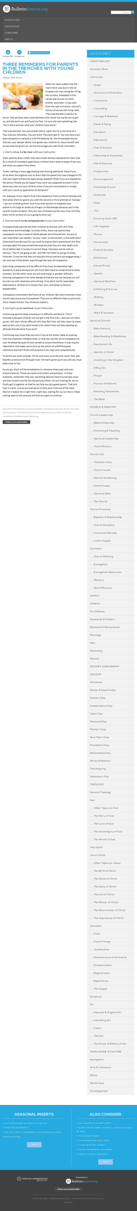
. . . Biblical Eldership (102, 422)
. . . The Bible (97, 399)
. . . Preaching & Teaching (105, 430)
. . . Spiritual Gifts (100, 493)
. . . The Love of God (101, 823)
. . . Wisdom (97, 305)
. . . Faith (95, 933)
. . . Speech (96, 273)
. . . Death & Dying (100, 124)
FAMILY (95, 595)
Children (95, 603)
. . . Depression (98, 139)
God (92, 800)
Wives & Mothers (100, 760)
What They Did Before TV (17, 1128)
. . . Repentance (99, 981)
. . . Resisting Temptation (104, 391)
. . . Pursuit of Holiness (103, 383)
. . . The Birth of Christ (103, 870)
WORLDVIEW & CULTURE (105, 1051)
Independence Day (101, 705)
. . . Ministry (97, 580)
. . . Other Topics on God (104, 808)
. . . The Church (98, 501)
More (34, 1144)
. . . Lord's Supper (100, 540)
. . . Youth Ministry (101, 446)
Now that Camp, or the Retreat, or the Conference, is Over (33, 1132)
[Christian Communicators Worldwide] (32, 1179)
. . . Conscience (98, 100)
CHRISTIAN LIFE (100, 61)
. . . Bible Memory (100, 328)
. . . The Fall (96, 1036)
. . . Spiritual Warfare (102, 281)
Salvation (96, 926)
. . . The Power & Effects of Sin (108, 1043)
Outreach (96, 548)
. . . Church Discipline (102, 525)
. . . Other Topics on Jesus (105, 863)
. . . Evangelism (99, 564)
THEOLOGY (97, 784)
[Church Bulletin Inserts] (25, 9)
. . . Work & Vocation (102, 312)
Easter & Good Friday (103, 690)
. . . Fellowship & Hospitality (106, 155)
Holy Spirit (96, 847)
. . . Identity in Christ (102, 352)
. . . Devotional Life (101, 344)
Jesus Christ (97, 855)
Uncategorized (99, 1091)
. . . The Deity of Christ (103, 886)
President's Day (99, 745)
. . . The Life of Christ (102, 894)
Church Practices (100, 509)
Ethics (93, 1075)
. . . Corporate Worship (103, 532)
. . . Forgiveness (99, 171)
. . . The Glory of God (102, 815)
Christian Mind (99, 69)
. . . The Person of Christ (104, 902)
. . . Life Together (100, 226)
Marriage (95, 635)
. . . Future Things (100, 941)
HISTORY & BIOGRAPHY (105, 666)
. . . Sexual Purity (100, 265)
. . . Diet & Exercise (101, 163)
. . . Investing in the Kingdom (106, 360)
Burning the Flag (12, 1137)
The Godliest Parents (89, 1136)
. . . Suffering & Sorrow (104, 289)
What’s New (12, 20)
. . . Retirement (98, 257)
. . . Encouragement (101, 179)
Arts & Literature (100, 1067)
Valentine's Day (99, 776)
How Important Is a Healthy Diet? (95, 1123)
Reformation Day (100, 753)
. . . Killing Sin (98, 367)
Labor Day (96, 713)
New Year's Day (99, 737)
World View (97, 1083)
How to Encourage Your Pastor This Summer (26, 1123)
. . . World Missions (101, 588)
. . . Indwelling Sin (100, 1020)
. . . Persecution (99, 242)
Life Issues (96, 77)
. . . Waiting (96, 297)
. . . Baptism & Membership (106, 517)
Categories (12, 26)
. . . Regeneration (100, 973)
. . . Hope (95, 202)
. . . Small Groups (100, 485)
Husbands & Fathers (102, 619)
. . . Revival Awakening (103, 477)
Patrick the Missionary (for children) (96, 1149)
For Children (97, 611)
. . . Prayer (96, 375)
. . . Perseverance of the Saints (108, 957)
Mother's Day (98, 729)
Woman (94, 658)
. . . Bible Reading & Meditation (108, 336)
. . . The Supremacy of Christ (107, 918)
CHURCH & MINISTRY (103, 407)
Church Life (97, 454)
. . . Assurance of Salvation (106, 92)
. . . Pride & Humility (101, 250)
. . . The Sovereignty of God (106, 831)
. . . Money (96, 234)
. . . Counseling (98, 108)
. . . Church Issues (100, 470)
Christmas (96, 682)
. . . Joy (94, 210)
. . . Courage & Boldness (104, 116)
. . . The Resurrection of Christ (107, 910)
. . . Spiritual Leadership (104, 438)
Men (92, 643)
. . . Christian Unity (101, 462)
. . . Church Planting (101, 556)
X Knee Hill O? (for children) (92, 1145)
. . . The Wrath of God (102, 839)
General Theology (100, 792)
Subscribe (11, 32)
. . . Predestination (101, 965)
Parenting (96, 650)
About (9, 39)
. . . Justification (99, 949)
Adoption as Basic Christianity (93, 1154)
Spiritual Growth (100, 320)
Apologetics (97, 1059)
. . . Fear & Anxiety (101, 147)
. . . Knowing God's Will (103, 218)
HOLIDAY (95, 674)
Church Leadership (101, 415)
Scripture (96, 996)
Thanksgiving (98, 768)
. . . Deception (98, 132)
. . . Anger (95, 84)
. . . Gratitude (98, 195)
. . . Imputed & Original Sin (105, 1012)
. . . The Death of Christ (103, 878)
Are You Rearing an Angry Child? (94, 1140)
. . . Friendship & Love (103, 187)
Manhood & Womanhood (104, 627)
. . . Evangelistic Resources (106, 572)
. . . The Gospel (98, 988)
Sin (92, 1004)
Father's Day (98, 698)
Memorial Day (98, 721)
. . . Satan (95, 1028)
